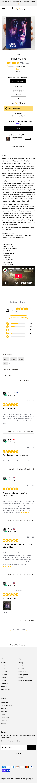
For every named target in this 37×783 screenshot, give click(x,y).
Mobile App (4, 711)
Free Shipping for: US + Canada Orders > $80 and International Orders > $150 (18, 1)
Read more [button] (25, 513)
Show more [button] (13, 364)
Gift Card (20, 666)
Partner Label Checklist (7, 705)
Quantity (18, 95)
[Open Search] (31, 9)
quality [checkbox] (6, 359)
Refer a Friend (4, 720)
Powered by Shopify (26, 779)
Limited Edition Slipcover (18, 81)
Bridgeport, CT (5, 678)
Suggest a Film (5, 717)
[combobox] (26, 381)
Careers (3, 666)
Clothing (20, 663)
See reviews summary (17, 66)
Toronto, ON (4, 687)
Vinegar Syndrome (23, 675)
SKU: (14, 91)
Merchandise (21, 669)
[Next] (10, 19)
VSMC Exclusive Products (25, 681)
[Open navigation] (5, 9)
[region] (18, 323)
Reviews (3, 714)
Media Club (4, 708)
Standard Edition (18, 86)
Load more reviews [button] (18, 629)
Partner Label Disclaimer (18, 146)
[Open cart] (35, 9)
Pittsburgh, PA (4, 684)
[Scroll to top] (33, 779)
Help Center (4, 675)
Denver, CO (4, 681)
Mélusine (3, 723)
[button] (28, 431)
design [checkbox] (13, 359)
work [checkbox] (5, 363)
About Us (3, 663)
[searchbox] (18, 369)
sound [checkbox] (21, 359)
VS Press (20, 678)
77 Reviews (24, 63)
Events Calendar (5, 672)
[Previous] (5, 19)
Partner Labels (22, 672)
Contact (3, 669)
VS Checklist (4, 702)
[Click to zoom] (32, 19)
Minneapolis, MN (5, 690)
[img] (7, 62)
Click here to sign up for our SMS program (11, 741)
